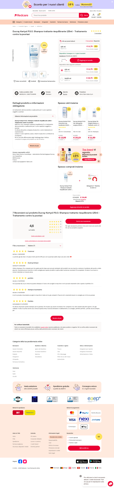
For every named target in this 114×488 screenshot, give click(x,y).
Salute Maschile (17, 351)
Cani (14, 371)
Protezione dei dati (54, 448)
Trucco (59, 349)
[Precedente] (58, 154)
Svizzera (83, 468)
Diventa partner (35, 446)
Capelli (32, 26)
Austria (74, 468)
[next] (98, 123)
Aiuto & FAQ (93, 11)
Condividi (33, 81)
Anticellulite (60, 359)
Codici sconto (51, 10)
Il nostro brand (28, 22)
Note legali (52, 453)
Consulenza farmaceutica (47, 81)
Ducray (65, 94)
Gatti (14, 374)
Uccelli (15, 376)
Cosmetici (53, 22)
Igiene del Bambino (40, 349)
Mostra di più (34, 146)
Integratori (45, 22)
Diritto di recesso (54, 445)
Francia (92, 468)
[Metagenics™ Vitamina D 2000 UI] (93, 177)
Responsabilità (53, 440)
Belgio (66, 468)
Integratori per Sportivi (86, 349)
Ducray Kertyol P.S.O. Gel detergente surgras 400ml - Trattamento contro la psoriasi (79, 123)
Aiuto (14, 436)
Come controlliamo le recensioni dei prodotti (38, 241)
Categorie (19, 22)
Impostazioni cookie (54, 450)
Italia (100, 468)
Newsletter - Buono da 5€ (39, 10)
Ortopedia (15, 359)
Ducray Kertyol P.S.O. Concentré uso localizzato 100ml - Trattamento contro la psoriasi (65, 123)
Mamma (37, 354)
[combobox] (64, 60)
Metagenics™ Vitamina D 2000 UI (93, 186)
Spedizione (62, 56)
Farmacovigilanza (18, 444)
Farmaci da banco (62, 22)
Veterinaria (73, 22)
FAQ (14, 439)
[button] (34, 116)
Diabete (15, 354)
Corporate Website (36, 439)
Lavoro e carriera (35, 441)
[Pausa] (98, 161)
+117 (44, 50)
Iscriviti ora (85, 448)
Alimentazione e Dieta (86, 354)
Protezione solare (83, 22)
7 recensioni (97, 33)
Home (14, 26)
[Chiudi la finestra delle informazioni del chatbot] (81, 476)
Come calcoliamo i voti (37, 236)
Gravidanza (38, 356)
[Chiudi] (112, 1)
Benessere (37, 22)
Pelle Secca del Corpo (63, 356)
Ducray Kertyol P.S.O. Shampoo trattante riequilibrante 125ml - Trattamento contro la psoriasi (66, 188)
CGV (50, 443)
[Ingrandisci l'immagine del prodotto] (34, 55)
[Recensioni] (96, 31)
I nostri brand (34, 444)
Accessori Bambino (40, 351)
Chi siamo (98, 11)
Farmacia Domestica (18, 362)
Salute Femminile (18, 349)
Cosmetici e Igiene (23, 26)
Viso (58, 351)
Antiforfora (39, 26)
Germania (56, 468)
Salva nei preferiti (21, 81)
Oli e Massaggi (61, 354)
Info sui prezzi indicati (68, 41)
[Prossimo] (100, 154)
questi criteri (44, 327)
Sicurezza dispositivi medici (20, 446)
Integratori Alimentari (86, 351)
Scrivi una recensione (83, 221)
